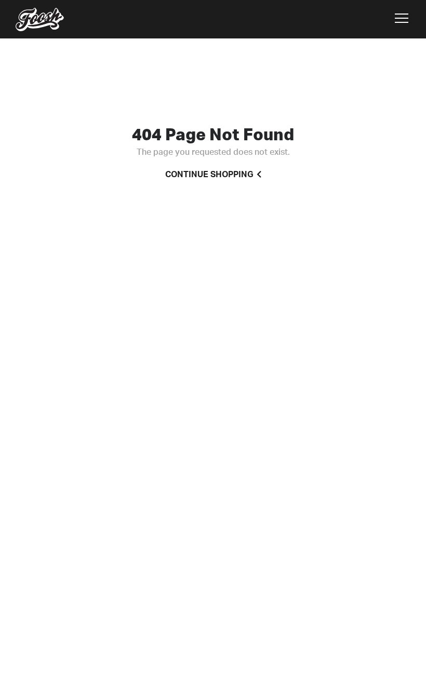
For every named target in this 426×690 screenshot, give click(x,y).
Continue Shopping (209, 174)
